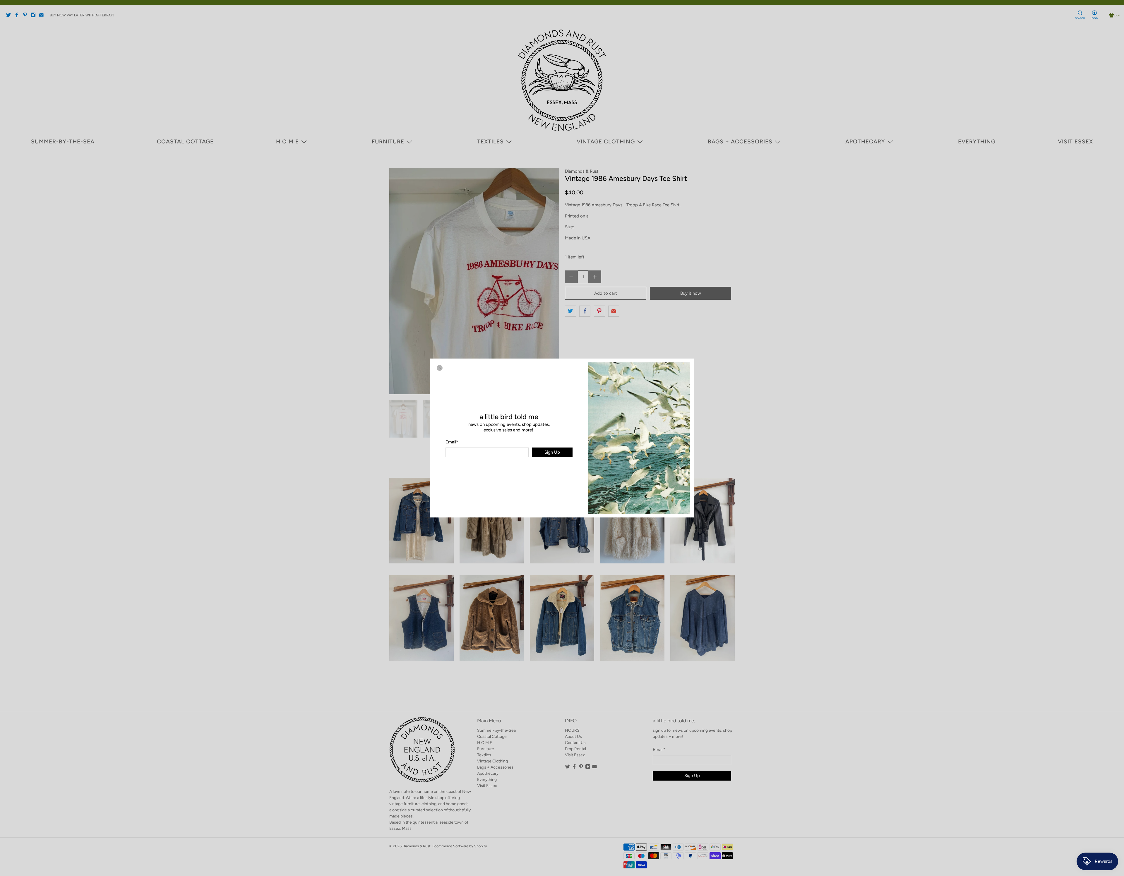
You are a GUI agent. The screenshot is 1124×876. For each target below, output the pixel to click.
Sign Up (552, 452)
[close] (440, 368)
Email (452, 442)
